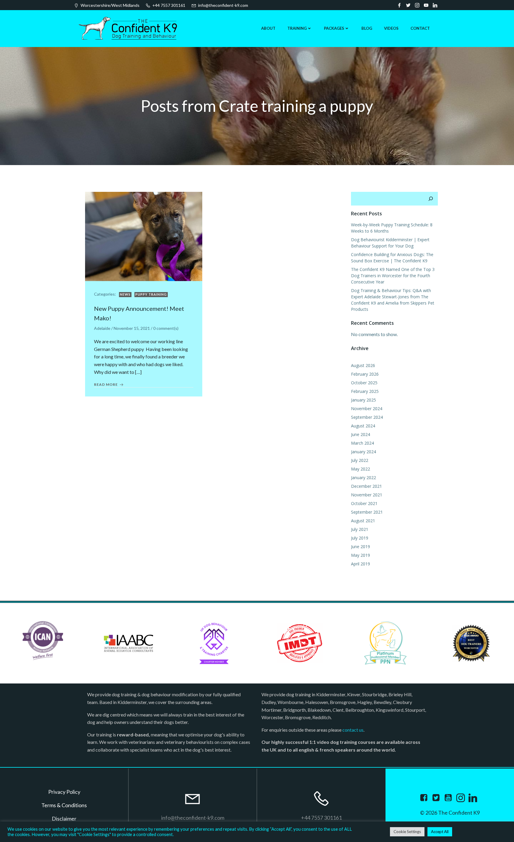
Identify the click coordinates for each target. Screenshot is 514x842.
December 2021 (366, 486)
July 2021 (359, 529)
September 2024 (367, 417)
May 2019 (360, 555)
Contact (420, 28)
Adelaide (102, 328)
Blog (366, 28)
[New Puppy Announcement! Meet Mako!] (143, 236)
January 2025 (363, 400)
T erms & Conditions (64, 805)
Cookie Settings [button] (407, 831)
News (125, 294)
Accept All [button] (440, 831)
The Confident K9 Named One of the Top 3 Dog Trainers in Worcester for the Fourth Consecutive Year (393, 275)
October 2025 (364, 382)
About (268, 28)
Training (297, 28)
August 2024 (363, 426)
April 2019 (360, 564)
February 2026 (365, 374)
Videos (391, 28)
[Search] (431, 199)
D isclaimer (64, 818)
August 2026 (363, 365)
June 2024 (360, 434)
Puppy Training (151, 294)
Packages (334, 28)
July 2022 (359, 460)
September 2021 (367, 512)
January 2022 (363, 477)
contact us (352, 730)
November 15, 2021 (132, 328)
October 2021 (364, 503)
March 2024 (362, 443)
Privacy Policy (64, 791)
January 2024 (363, 451)
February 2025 (365, 391)
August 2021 (363, 520)
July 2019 (359, 538)
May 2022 (360, 469)
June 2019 (360, 546)
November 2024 (366, 408)
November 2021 (366, 495)
